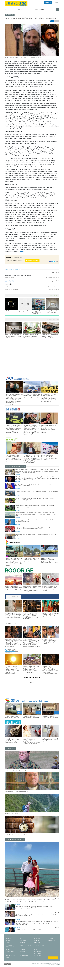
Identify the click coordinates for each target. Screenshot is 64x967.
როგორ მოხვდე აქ (54, 295)
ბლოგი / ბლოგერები (39, 9)
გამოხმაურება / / (53, 277)
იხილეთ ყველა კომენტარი (12, 289)
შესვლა (56, 2)
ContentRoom (53, 319)
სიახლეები (20, 9)
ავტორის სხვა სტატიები (16, 260)
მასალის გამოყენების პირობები (53, 964)
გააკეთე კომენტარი (54, 289)
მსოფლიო (9, 15)
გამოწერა (48, 2)
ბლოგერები (10, 748)
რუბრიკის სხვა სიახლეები (15, 466)
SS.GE (7, 295)
